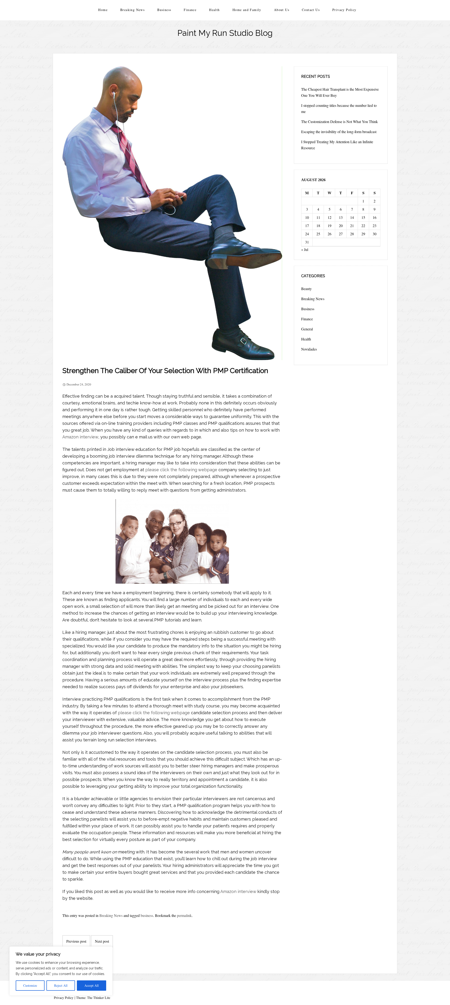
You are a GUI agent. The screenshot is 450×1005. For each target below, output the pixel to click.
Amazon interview (80, 436)
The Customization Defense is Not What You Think (339, 121)
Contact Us (311, 9)
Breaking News (132, 9)
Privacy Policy (344, 9)
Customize (30, 985)
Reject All (61, 985)
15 (363, 217)
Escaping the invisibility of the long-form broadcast (338, 131)
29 (363, 233)
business (147, 915)
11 (318, 217)
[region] (60, 971)
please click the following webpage (181, 469)
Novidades (309, 349)
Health (214, 9)
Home (103, 9)
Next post (102, 941)
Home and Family (246, 9)
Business (164, 9)
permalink (184, 915)
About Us (281, 9)
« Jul (304, 249)
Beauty (306, 288)
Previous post (76, 941)
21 (352, 225)
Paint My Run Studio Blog (225, 33)
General (307, 328)
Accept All (91, 985)
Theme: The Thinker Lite (93, 997)
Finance (190, 9)
